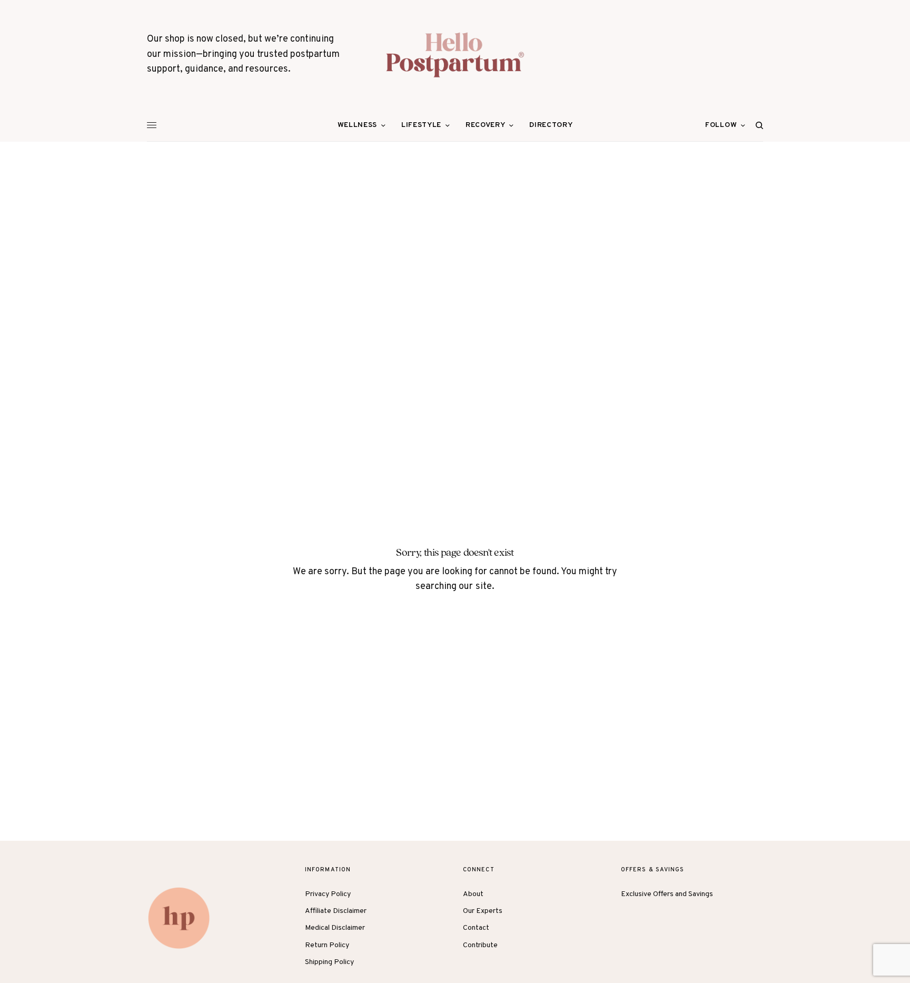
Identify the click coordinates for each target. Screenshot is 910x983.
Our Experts (482, 911)
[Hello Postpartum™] (455, 55)
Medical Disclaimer (335, 927)
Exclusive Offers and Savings (667, 894)
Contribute (480, 945)
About (473, 894)
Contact (476, 927)
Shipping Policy (329, 962)
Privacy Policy (328, 894)
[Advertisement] (455, 220)
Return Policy (327, 945)
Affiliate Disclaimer (336, 911)
